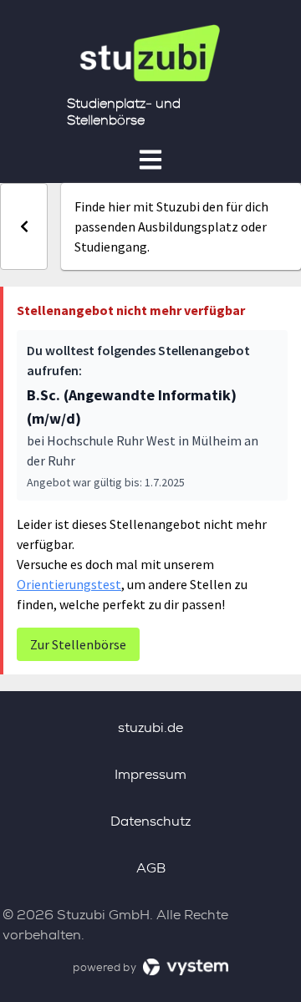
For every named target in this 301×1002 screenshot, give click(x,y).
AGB (151, 868)
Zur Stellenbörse (78, 644)
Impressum (150, 774)
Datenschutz (150, 821)
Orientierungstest (69, 584)
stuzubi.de (150, 727)
